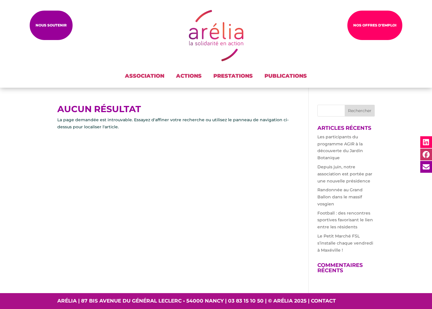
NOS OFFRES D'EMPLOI (374, 25)
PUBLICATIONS (285, 76)
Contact (323, 301)
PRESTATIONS (233, 76)
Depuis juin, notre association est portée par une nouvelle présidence (344, 174)
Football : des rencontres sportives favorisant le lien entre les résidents (345, 220)
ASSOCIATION (144, 76)
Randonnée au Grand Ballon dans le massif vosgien (340, 197)
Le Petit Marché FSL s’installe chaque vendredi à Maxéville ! (345, 243)
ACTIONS (189, 76)
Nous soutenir (51, 25)
